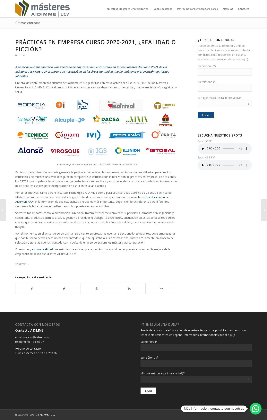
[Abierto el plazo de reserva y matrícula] (3, 210)
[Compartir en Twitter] (64, 288)
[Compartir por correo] (162, 288)
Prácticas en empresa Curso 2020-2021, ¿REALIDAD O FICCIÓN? (95, 45)
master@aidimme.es (36, 337)
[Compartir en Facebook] (31, 288)
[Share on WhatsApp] (97, 288)
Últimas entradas (27, 23)
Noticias (20, 55)
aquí (244, 59)
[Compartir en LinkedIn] (129, 288)
